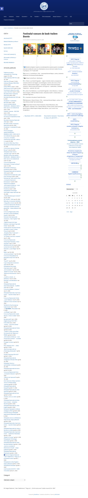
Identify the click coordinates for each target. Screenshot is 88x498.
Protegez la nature (8, 342)
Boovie (60, 69)
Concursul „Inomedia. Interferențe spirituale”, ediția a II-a (12, 139)
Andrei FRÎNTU (7, 86)
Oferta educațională (46, 16)
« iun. (67, 212)
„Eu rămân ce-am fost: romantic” (12, 236)
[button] (2, 8)
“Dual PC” (6, 261)
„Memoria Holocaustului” (10, 273)
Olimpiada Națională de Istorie (11, 368)
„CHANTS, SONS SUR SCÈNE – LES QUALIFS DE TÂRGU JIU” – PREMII (11, 333)
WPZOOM (57, 494)
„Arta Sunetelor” (8, 270)
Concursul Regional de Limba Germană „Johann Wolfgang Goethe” (11, 213)
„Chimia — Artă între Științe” (11, 324)
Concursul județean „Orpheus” (12, 289)
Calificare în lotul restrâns (10, 301)
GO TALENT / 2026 (8, 199)
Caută (82, 23)
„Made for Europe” (8, 437)
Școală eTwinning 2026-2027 (11, 354)
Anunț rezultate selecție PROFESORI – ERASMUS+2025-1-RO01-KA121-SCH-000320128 (12, 105)
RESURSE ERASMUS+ (9, 62)
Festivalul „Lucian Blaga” (10, 248)
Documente (24, 16)
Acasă (5, 28)
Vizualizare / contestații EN (11, 127)
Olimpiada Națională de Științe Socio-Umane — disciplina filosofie (11, 402)
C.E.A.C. (66, 16)
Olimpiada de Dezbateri (10, 465)
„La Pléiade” (7, 312)
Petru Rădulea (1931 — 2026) (11, 345)
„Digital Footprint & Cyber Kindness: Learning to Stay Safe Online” (12, 224)
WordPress (36, 494)
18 (77, 203)
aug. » (71, 212)
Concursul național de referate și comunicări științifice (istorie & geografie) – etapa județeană (12, 206)
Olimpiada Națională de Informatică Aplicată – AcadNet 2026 (12, 285)
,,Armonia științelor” (9, 254)
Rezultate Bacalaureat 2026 (11, 97)
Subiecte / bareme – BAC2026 (11, 111)
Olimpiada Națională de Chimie (12, 328)
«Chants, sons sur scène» (10, 396)
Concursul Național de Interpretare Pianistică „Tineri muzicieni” (11, 241)
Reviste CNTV (7, 44)
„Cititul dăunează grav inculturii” (12, 196)
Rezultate (37, 16)
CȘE (71, 16)
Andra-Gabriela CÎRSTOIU (10, 78)
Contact (17, 16)
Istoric (5, 16)
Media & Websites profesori (11, 41)
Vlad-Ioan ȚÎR (7, 81)
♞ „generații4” (7, 319)
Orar (31, 16)
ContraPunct (10, 28)
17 (75, 203)
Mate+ (5, 252)
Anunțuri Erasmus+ (57, 16)
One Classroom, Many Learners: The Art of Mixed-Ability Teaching (12, 382)
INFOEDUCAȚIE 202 (9, 245)
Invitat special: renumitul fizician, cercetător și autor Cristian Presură (12, 229)
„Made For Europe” (9, 271)
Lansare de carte (8, 247)
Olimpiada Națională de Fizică (11, 393)
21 (67, 205)
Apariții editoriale (8, 48)
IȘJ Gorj (6, 51)
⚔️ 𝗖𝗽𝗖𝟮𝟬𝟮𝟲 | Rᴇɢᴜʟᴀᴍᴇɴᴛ (11, 308)
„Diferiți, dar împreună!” (10, 377)
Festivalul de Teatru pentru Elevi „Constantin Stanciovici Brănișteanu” (12, 179)
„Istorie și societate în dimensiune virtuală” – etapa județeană (11, 447)
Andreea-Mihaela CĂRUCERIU (11, 83)
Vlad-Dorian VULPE (9, 88)
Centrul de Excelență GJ (10, 54)
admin (28, 39)
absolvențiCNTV (8, 38)
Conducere (11, 16)
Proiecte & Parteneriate (9, 20)
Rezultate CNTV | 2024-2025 (32, 116)
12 (79, 200)
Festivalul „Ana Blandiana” (10, 280)
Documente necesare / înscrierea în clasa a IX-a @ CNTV (54, 117)
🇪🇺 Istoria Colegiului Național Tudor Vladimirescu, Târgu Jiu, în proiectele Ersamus (12, 456)
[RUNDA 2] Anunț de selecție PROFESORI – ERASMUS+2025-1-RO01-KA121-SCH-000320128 (12, 157)
